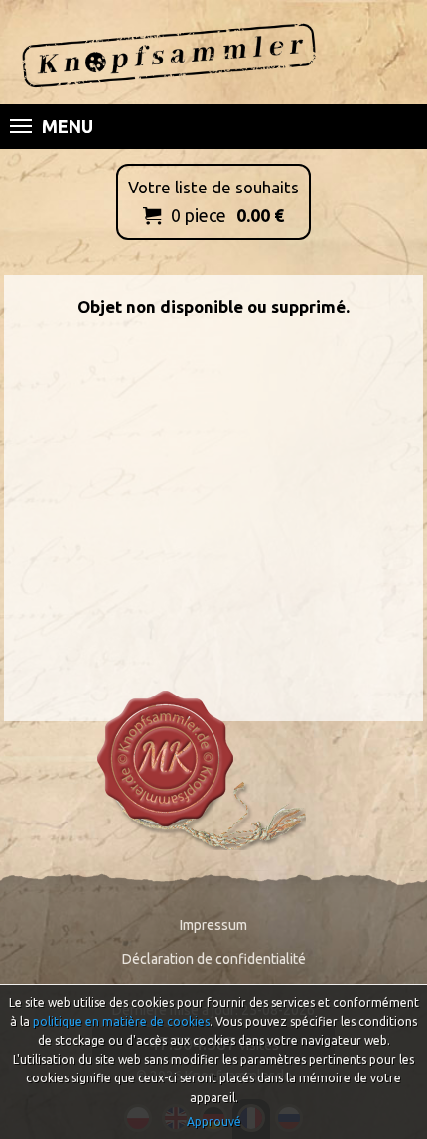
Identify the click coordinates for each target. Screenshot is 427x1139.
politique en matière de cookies (121, 1021)
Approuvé (214, 1121)
